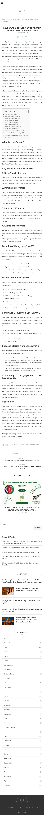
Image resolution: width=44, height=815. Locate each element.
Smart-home (23, 758)
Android (23, 638)
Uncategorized (23, 785)
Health (23, 718)
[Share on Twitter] (28, 454)
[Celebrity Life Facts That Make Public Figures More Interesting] (8, 591)
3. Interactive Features (12, 122)
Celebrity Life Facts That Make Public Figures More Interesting (20, 547)
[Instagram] (26, 800)
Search (4, 524)
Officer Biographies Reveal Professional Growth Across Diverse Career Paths (26, 620)
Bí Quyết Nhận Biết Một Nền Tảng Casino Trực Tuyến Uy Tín (20, 552)
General (23, 700)
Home (3, 19)
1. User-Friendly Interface (13, 118)
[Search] (42, 3)
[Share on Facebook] (26, 454)
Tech (23, 772)
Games (23, 696)
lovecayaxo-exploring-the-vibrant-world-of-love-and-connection (21, 445)
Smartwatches (23, 763)
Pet (23, 749)
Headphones (23, 714)
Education (23, 683)
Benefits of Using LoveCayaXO (13, 126)
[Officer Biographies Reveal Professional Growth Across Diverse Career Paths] (8, 621)
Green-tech (23, 705)
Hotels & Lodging (23, 727)
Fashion (23, 692)
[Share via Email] (32, 454)
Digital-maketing (23, 674)
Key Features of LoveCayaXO (13, 116)
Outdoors (23, 745)
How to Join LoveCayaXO (12, 128)
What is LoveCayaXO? (11, 114)
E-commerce (23, 678)
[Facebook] (17, 800)
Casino (23, 656)
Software (23, 767)
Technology (23, 776)
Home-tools (23, 723)
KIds (23, 732)
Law (23, 736)
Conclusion (8, 137)
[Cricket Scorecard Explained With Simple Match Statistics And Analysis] (22, 492)
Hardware (23, 709)
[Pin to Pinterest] (30, 454)
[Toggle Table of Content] (25, 111)
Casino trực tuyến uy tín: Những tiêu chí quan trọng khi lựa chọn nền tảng (22, 610)
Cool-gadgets (23, 669)
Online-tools (23, 740)
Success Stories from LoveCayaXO (14, 133)
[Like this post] (24, 454)
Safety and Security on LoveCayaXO (15, 130)
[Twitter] (22, 800)
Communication (23, 665)
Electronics (23, 687)
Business (23, 652)
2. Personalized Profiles (12, 120)
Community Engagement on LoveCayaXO (16, 135)
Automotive (23, 643)
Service (23, 754)
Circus (23, 660)
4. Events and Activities (12, 124)
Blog (23, 647)
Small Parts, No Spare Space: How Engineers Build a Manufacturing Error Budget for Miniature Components (22, 581)
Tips (23, 781)
